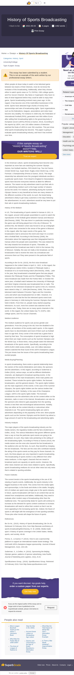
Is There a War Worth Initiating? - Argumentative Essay (47, 644)
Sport (21, 58)
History (15, 58)
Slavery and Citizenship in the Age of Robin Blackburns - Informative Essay (30, 646)
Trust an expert (29, 156)
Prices (48, 665)
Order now (41, 665)
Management (68, 132)
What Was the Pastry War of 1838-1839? (14, 640)
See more (66, 154)
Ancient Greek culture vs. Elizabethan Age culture (31, 634)
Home (4, 53)
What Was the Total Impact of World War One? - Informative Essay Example (47, 631)
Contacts (63, 665)
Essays (13, 53)
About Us (55, 665)
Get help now (30, 591)
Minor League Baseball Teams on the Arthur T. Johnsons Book (14, 630)
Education (67, 137)
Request (50, 608)
